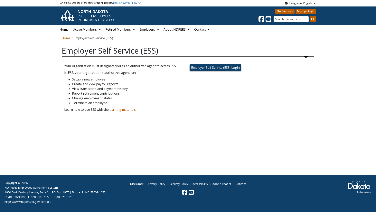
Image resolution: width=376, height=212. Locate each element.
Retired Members (118, 29)
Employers (147, 29)
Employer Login (305, 11)
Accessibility (200, 184)
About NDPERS (175, 29)
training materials (122, 109)
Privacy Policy (156, 184)
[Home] (87, 15)
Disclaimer (136, 184)
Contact (241, 184)
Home (64, 29)
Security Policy (179, 184)
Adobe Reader (221, 184)
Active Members (85, 29)
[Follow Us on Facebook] (261, 19)
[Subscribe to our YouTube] (268, 19)
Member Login (285, 11)
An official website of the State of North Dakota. (98, 3)
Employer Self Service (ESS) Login (215, 67)
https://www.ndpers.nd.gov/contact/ (28, 202)
